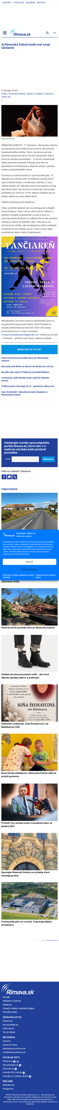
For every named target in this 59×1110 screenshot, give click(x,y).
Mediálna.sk (8, 1085)
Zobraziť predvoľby (29, 569)
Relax (4, 93)
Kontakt (41, 3)
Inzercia (6, 1041)
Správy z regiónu (35, 93)
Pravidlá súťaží (10, 1012)
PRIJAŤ (29, 562)
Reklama (30, 3)
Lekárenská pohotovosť (14, 1052)
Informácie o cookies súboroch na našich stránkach (18, 576)
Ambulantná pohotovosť (14, 1048)
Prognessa (8, 1088)
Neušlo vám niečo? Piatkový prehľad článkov (25, 372)
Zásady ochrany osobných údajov (46, 576)
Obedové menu (10, 1045)
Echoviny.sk (8, 1028)
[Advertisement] (29, 68)
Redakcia (7, 1004)
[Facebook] (4, 476)
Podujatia (19, 3)
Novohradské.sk (10, 1024)
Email (7, 459)
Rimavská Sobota (17, 93)
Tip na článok (9, 1032)
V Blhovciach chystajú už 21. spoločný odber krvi (27, 386)
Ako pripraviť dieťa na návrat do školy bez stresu (27, 366)
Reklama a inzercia (12, 1001)
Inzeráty (7, 3)
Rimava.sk (7, 1021)
